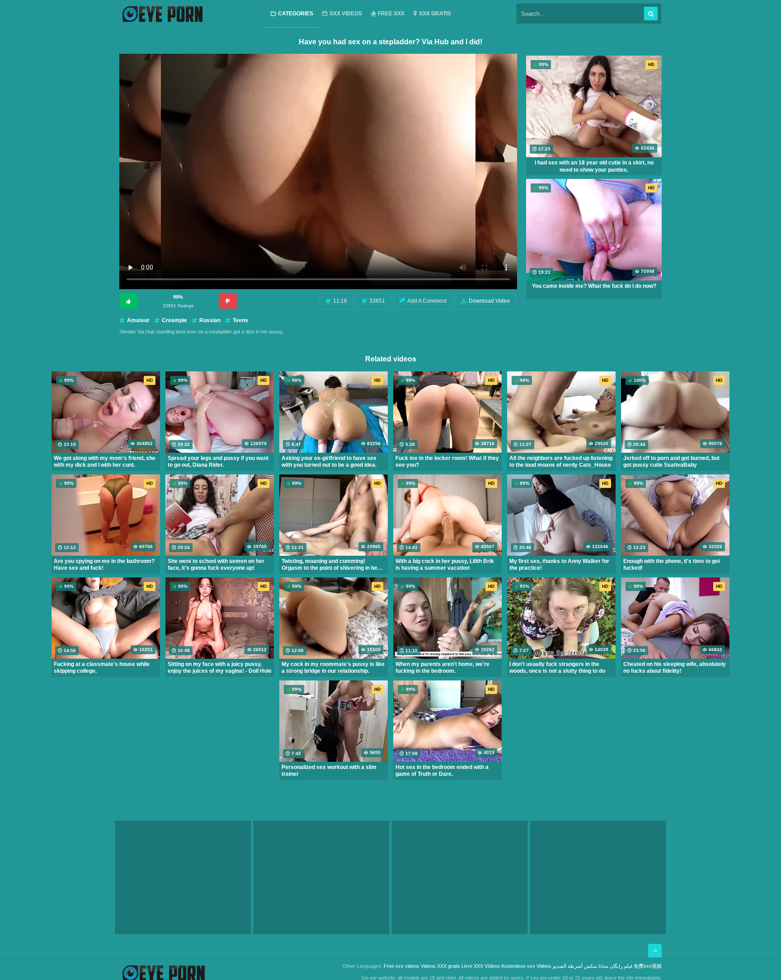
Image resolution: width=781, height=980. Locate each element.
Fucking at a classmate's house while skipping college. (102, 668)
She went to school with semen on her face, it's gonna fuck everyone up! (216, 565)
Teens (240, 320)
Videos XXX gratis (440, 966)
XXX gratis (435, 13)
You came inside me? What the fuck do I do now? (594, 286)
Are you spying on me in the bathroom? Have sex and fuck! (104, 565)
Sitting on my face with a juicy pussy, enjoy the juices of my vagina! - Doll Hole (220, 668)
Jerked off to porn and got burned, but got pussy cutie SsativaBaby (671, 462)
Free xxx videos (401, 966)
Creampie (174, 320)
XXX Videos (345, 13)
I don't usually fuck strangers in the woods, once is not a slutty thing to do (557, 668)
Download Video (489, 301)
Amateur (138, 320)
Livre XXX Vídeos (480, 966)
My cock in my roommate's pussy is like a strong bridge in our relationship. (333, 668)
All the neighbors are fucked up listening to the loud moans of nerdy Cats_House (560, 462)
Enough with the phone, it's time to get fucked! (671, 565)
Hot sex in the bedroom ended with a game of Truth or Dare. (442, 771)
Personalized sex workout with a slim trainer (329, 771)
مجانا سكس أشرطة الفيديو (580, 966)
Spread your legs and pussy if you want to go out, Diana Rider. (218, 462)
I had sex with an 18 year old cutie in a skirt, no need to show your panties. (594, 166)
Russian (210, 320)
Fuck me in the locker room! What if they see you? (447, 462)
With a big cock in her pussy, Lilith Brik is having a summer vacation (444, 565)
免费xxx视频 (648, 966)
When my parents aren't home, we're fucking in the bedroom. (442, 668)
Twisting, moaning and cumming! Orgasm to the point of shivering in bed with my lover (331, 565)
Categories (295, 13)
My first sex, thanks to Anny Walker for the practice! (559, 565)
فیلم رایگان (621, 966)
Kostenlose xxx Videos (526, 966)
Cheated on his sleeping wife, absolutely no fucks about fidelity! (674, 668)
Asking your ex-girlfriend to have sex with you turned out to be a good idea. (329, 462)
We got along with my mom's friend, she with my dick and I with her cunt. (104, 462)
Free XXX (391, 13)
